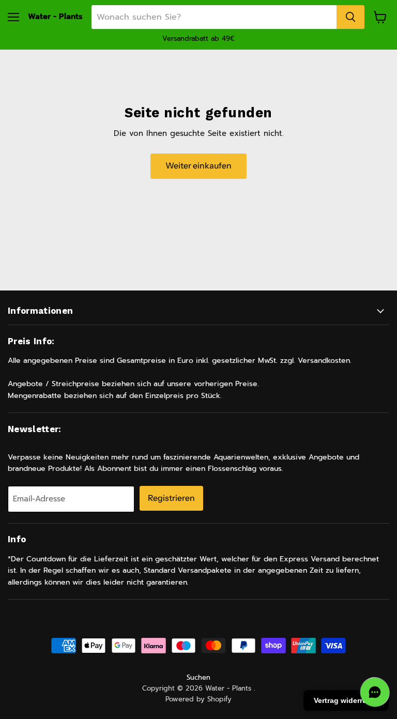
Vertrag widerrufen (346, 700)
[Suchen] (350, 17)
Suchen (198, 677)
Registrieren (171, 498)
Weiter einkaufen (198, 166)
